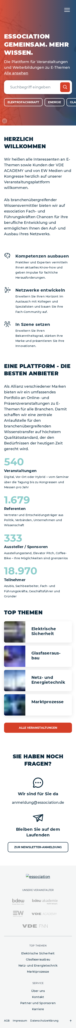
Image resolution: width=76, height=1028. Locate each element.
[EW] (18, 914)
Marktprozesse (38, 971)
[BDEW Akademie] (45, 901)
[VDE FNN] (35, 926)
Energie (54, 102)
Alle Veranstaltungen (38, 728)
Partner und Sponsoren (38, 1003)
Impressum (20, 1020)
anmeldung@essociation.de (38, 802)
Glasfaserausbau (38, 959)
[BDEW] (18, 901)
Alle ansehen (16, 73)
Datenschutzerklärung (44, 1020)
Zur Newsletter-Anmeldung (38, 847)
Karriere (38, 1009)
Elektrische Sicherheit (38, 953)
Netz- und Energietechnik (38, 965)
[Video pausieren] (4, 120)
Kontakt (38, 997)
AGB (7, 1020)
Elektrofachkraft (23, 102)
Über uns (38, 991)
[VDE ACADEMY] (44, 914)
